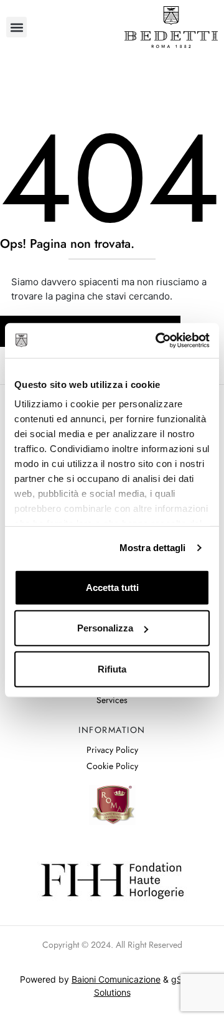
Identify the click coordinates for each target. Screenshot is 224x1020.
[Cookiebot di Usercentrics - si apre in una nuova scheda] (158, 341)
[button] (16, 27)
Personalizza (105, 628)
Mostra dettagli (152, 547)
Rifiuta (112, 668)
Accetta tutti (112, 587)
